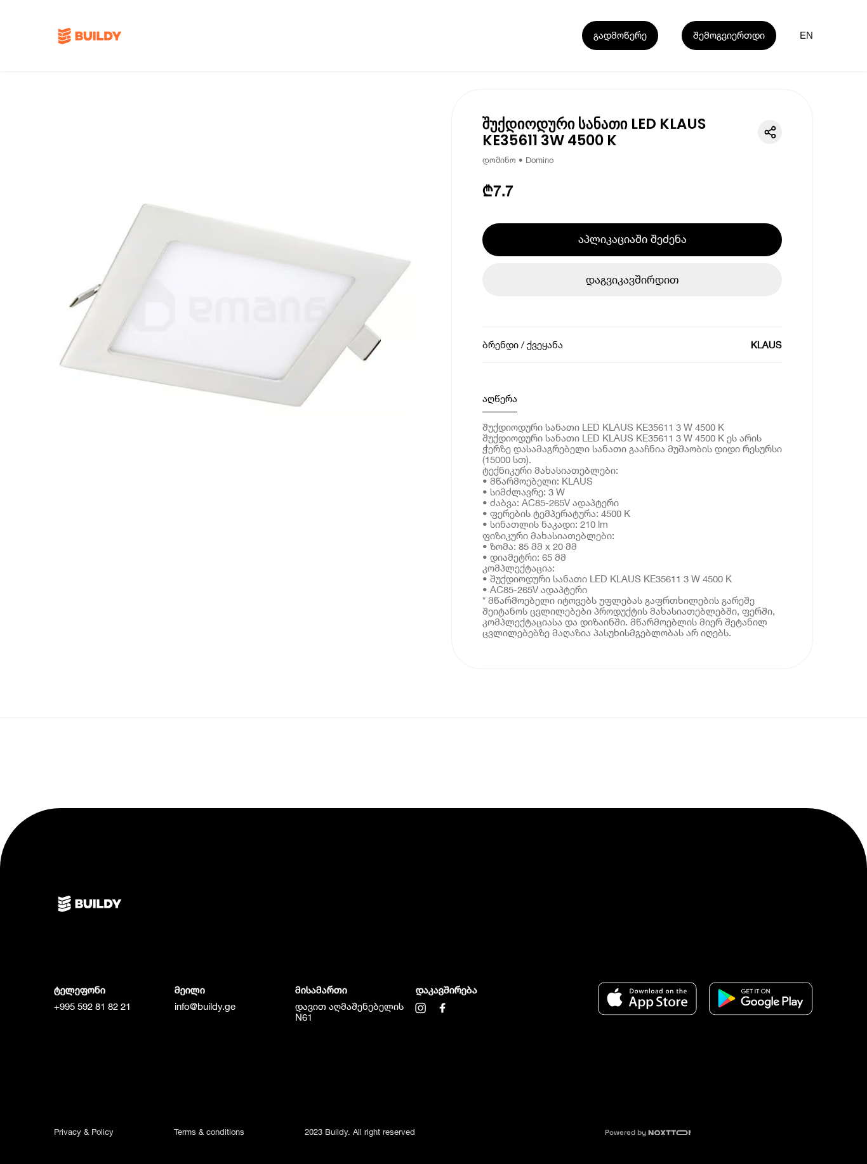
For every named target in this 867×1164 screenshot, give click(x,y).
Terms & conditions (209, 1132)
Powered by (626, 1132)
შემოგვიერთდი (729, 35)
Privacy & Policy (84, 1132)
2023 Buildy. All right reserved (360, 1132)
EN (806, 35)
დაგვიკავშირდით (632, 279)
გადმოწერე (620, 35)
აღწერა (499, 398)
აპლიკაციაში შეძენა (632, 238)
